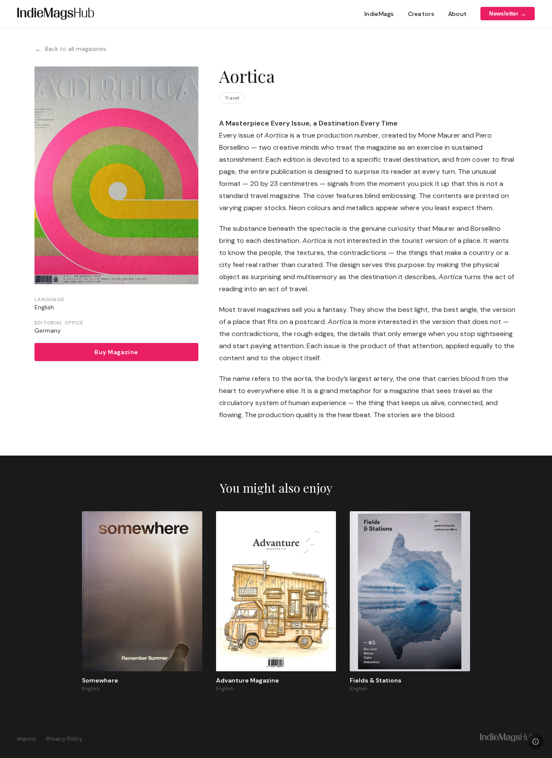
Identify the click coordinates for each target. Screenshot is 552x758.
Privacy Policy (64, 738)
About (457, 14)
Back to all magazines (70, 49)
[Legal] (535, 741)
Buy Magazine (116, 352)
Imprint (26, 738)
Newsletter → (507, 13)
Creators (421, 14)
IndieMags (379, 14)
